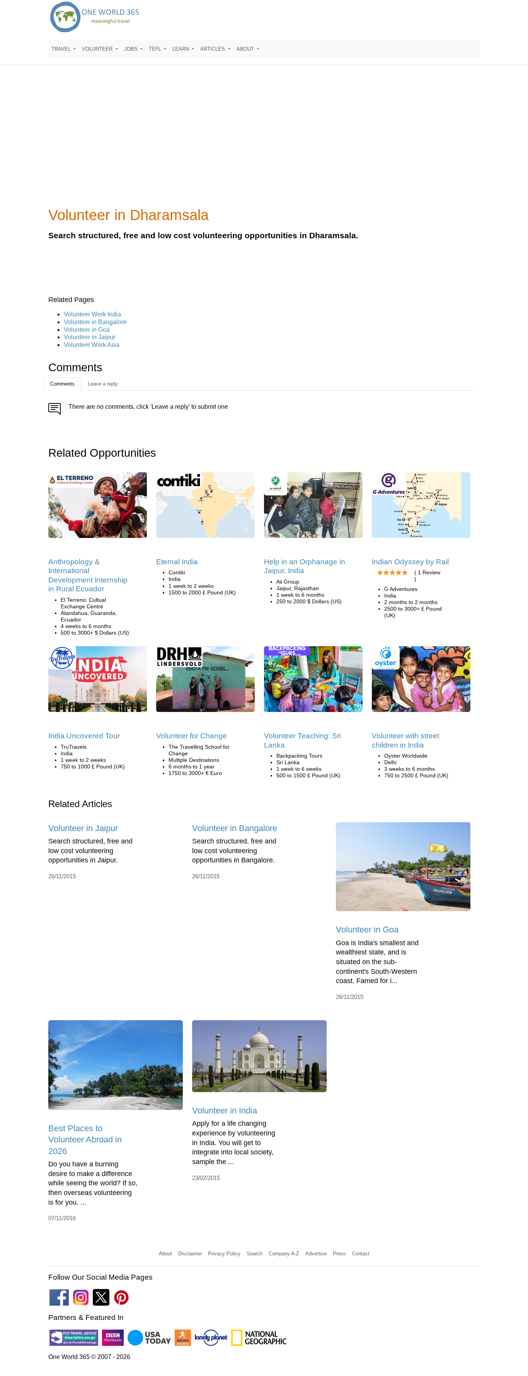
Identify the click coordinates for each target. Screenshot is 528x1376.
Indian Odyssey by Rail (410, 562)
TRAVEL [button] (61, 49)
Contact (361, 1253)
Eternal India (177, 562)
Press (339, 1253)
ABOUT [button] (246, 49)
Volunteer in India (224, 1110)
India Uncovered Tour (84, 736)
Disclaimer (190, 1253)
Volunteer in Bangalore (95, 322)
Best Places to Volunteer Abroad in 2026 (85, 1139)
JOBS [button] (131, 49)
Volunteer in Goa (87, 329)
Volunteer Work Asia (91, 344)
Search (254, 1253)
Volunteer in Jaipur (89, 337)
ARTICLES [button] (213, 49)
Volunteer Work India (92, 314)
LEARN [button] (181, 49)
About (165, 1253)
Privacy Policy (224, 1253)
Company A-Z (284, 1253)
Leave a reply (103, 384)
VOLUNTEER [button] (98, 49)
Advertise (316, 1253)
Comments (62, 384)
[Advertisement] (264, 141)
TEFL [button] (156, 49)
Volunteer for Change (191, 736)
